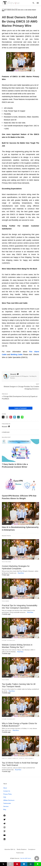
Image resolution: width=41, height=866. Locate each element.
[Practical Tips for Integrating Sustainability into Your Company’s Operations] (20, 589)
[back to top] (36, 858)
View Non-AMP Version (25, 858)
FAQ (4, 797)
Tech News (5, 601)
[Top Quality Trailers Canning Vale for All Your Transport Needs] (20, 667)
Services (5, 806)
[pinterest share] (11, 417)
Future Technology (8, 640)
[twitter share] (3, 417)
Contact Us (6, 791)
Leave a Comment (21, 408)
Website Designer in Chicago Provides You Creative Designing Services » (21, 387)
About (5, 788)
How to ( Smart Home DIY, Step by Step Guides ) (18, 758)
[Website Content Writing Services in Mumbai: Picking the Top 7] (20, 628)
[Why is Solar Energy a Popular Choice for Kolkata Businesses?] (20, 706)
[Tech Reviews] (11, 3)
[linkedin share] (14, 417)
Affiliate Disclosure (8, 800)
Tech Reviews (6, 561)
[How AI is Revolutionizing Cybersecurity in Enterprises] (20, 513)
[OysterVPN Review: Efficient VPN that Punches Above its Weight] (20, 482)
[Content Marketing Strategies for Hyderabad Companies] (20, 549)
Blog (4, 809)
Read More (21, 573)
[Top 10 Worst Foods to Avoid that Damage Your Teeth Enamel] (20, 746)
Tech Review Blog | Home (10, 8)
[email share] (7, 417)
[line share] (22, 417)
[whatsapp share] (18, 417)
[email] (10, 864)
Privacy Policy (7, 794)
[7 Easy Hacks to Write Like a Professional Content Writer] (20, 450)
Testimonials (7, 803)
